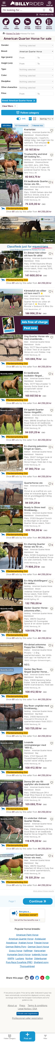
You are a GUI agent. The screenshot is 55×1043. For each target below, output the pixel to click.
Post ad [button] (48, 240)
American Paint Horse (27, 934)
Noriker (29, 958)
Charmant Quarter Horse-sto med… (34, 856)
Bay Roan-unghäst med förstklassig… (36, 707)
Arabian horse (25, 942)
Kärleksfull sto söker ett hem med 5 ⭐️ (35, 292)
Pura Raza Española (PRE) (19, 962)
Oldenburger (40, 958)
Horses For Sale (13, 33)
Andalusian (40, 938)
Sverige (47, 219)
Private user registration (27, 1013)
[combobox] (36, 45)
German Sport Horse (38, 946)
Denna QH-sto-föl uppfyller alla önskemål (36, 782)
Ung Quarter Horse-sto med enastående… (36, 337)
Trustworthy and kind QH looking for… (35, 155)
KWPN (11, 958)
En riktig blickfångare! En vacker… (36, 581)
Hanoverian (40, 950)
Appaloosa (11, 942)
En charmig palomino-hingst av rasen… (36, 447)
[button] (4, 4)
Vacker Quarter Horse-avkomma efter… (36, 609)
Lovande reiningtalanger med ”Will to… (35, 745)
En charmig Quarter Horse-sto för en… (34, 545)
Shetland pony (41, 962)
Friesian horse (41, 942)
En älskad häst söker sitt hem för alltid (35, 254)
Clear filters (9, 106)
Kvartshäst (29, 129)
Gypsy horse (15, 950)
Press (22, 1005)
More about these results (43, 891)
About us (12, 1005)
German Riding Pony (16, 946)
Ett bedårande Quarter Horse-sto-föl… (36, 182)
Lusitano (19, 958)
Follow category (27, 112)
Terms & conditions (37, 1005)
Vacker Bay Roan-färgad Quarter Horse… (36, 670)
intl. (24, 118)
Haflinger (28, 950)
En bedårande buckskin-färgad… (34, 374)
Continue (37, 901)
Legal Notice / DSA (27, 1008)
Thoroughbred (27, 966)
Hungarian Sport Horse (19, 954)
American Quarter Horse (21, 938)
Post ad (27, 1035)
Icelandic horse (39, 954)
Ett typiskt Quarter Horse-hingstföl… (34, 410)
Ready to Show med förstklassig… (34, 508)
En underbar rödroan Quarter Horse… (35, 819)
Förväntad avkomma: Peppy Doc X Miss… (35, 645)
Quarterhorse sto (33, 483)
